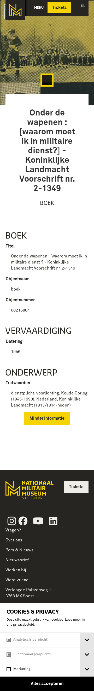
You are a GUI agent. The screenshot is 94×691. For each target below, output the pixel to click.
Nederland (46, 399)
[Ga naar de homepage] (15, 10)
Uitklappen (47, 80)
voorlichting (47, 393)
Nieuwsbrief (17, 560)
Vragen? (13, 530)
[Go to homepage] (28, 492)
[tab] (87, 640)
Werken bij (15, 570)
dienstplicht (22, 393)
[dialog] (47, 647)
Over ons (13, 540)
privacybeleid (23, 624)
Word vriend (17, 580)
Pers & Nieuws (19, 550)
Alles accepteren (47, 684)
